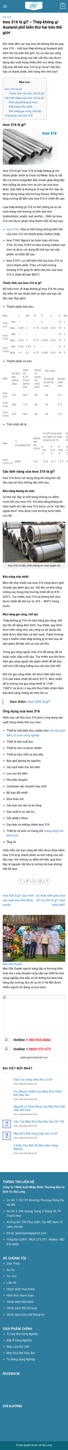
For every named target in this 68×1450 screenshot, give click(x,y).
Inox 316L (13, 229)
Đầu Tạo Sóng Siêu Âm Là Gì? (33, 1079)
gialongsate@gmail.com (34, 1057)
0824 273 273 (40, 1049)
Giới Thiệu (13, 1263)
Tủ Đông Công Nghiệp (21, 1359)
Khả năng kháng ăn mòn (23, 102)
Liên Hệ (11, 1282)
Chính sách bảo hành (20, 1301)
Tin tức (7, 17)
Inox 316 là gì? (13, 89)
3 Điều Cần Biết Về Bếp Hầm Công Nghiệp (36, 1147)
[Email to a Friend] (34, 881)
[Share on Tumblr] (47, 881)
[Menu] (5, 6)
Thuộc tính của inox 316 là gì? (27, 93)
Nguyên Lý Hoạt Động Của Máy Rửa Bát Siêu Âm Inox (39, 1108)
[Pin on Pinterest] (41, 881)
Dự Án (11, 1270)
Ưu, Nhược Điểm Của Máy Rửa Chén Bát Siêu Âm (37, 1093)
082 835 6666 (40, 1040)
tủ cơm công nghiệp (26, 735)
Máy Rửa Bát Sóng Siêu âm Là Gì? (36, 1133)
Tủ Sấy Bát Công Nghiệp (22, 1334)
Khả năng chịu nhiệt (20, 106)
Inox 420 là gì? (38, 702)
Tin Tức (12, 1276)
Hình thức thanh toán (20, 1295)
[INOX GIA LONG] (34, 6)
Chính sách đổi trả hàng (22, 1308)
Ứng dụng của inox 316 (18, 115)
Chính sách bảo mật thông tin (25, 1314)
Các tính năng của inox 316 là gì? (24, 98)
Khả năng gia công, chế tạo (25, 111)
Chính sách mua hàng (21, 1289)
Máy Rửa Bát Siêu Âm (21, 1353)
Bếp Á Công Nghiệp (19, 1340)
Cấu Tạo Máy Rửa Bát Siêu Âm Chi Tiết (39, 1121)
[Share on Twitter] (27, 881)
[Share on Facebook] (21, 881)
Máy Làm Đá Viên (18, 1346)
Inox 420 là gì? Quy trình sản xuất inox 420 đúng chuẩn (18, 900)
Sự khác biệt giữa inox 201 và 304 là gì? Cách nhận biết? (50, 900)
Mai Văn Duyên (12, 964)
